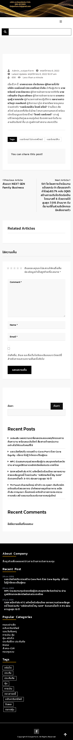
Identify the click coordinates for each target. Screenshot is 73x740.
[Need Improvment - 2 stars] (11, 268)
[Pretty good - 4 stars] (17, 268)
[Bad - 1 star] (8, 268)
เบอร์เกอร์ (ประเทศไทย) (31, 139)
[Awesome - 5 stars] (21, 268)
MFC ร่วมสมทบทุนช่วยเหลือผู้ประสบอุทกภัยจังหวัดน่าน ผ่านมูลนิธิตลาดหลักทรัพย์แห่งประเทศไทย (36, 463)
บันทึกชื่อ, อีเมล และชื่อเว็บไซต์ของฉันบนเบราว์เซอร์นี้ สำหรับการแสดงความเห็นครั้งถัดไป (35, 357)
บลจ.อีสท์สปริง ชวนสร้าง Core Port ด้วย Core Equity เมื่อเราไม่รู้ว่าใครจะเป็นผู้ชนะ (34, 453)
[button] (5, 31)
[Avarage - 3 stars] (14, 268)
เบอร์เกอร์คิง (53, 139)
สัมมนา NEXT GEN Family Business (14, 185)
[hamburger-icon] (61, 22)
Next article (62, 180)
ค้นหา (10, 406)
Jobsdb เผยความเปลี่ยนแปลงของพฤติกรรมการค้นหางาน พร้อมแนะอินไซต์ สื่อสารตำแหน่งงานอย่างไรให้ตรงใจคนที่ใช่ (36, 441)
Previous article (13, 180)
